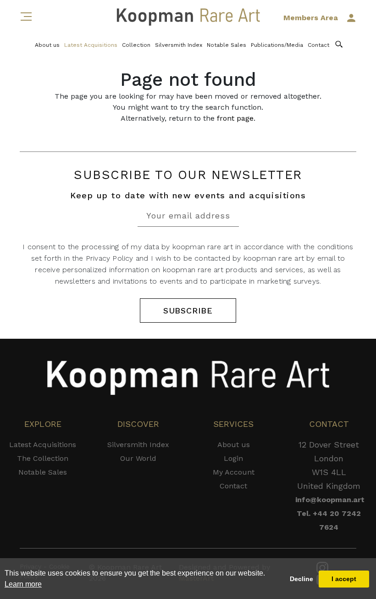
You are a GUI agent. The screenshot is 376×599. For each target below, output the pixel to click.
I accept (344, 578)
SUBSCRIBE (188, 310)
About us (47, 45)
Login (233, 458)
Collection (136, 45)
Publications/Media (277, 45)
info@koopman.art (328, 499)
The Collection (42, 458)
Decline (301, 578)
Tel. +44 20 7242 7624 (329, 520)
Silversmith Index (178, 45)
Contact (318, 45)
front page (235, 118)
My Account (233, 472)
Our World (138, 458)
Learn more (23, 584)
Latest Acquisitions (90, 45)
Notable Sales (226, 45)
